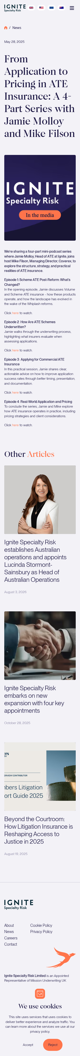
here (15, 313)
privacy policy (39, 1031)
